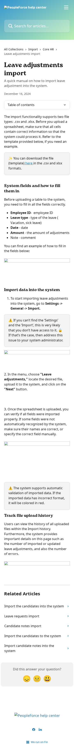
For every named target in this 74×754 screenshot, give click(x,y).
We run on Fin (39, 742)
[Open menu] (66, 7)
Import (33, 49)
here (28, 163)
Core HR (48, 49)
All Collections (13, 49)
